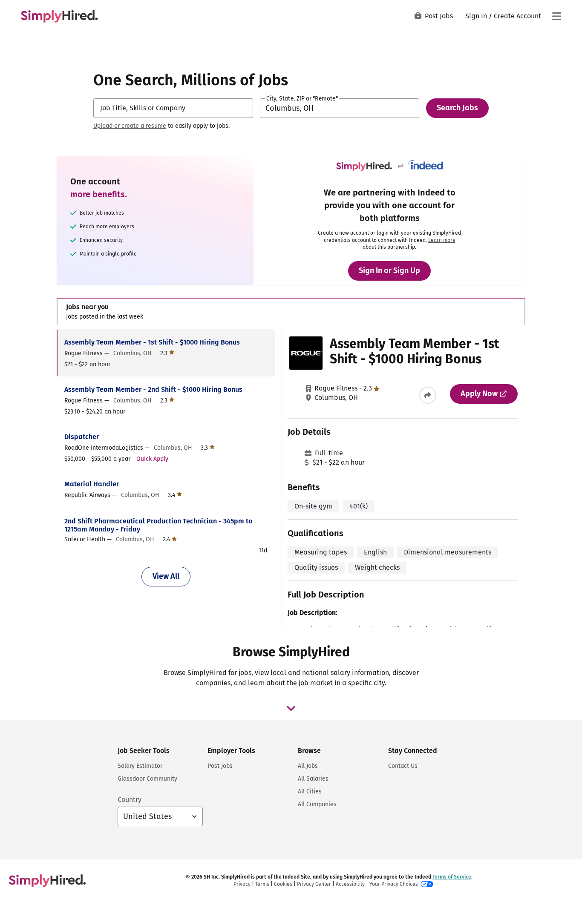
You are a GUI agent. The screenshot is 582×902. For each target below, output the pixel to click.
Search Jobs (457, 107)
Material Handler (91, 484)
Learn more (441, 240)
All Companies (317, 804)
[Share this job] (427, 395)
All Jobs (308, 766)
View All (166, 576)
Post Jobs (439, 16)
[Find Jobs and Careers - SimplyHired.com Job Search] (59, 16)
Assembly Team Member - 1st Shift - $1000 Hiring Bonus (152, 342)
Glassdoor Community (147, 778)
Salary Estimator (140, 766)
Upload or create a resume (129, 125)
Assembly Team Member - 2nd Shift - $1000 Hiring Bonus (153, 389)
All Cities (310, 791)
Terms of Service (451, 877)
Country (129, 800)
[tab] (291, 311)
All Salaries (313, 778)
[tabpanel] (291, 478)
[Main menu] (556, 16)
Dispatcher (81, 437)
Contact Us (403, 766)
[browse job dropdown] (291, 708)
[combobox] (173, 108)
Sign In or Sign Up (389, 270)
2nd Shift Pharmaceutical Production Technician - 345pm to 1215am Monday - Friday (158, 525)
